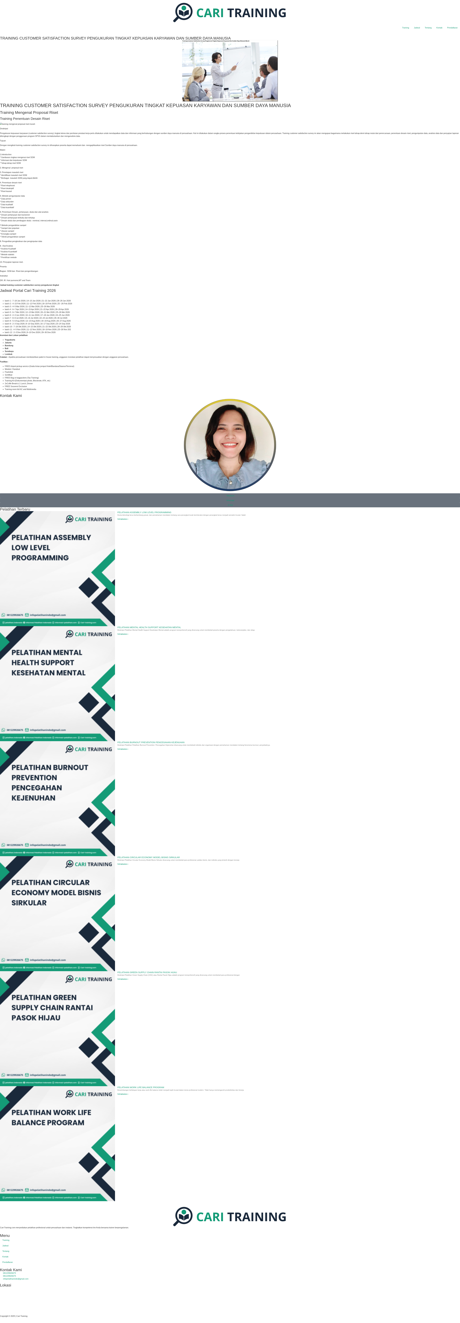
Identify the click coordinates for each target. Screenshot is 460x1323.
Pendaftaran (452, 28)
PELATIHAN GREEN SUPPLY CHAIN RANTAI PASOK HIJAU (147, 972)
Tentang (428, 28)
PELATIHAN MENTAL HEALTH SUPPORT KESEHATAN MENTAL (149, 627)
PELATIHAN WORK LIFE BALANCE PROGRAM (140, 1087)
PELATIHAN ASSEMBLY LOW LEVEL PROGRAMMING (144, 512)
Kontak (439, 28)
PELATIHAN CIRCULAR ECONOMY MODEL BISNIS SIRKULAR (148, 857)
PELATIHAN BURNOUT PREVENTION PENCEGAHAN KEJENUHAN (150, 742)
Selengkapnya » (122, 519)
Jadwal (417, 28)
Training (405, 28)
